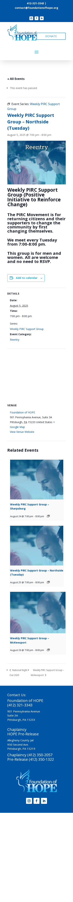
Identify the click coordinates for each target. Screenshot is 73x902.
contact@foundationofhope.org (36, 8)
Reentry (14, 339)
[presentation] (36, 479)
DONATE (51, 36)
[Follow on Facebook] (36, 18)
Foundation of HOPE (22, 412)
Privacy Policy (44, 880)
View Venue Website (22, 432)
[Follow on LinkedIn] (42, 18)
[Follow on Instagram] (31, 18)
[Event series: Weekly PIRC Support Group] (48, 516)
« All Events (16, 79)
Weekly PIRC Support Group (27, 329)
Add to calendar (26, 278)
